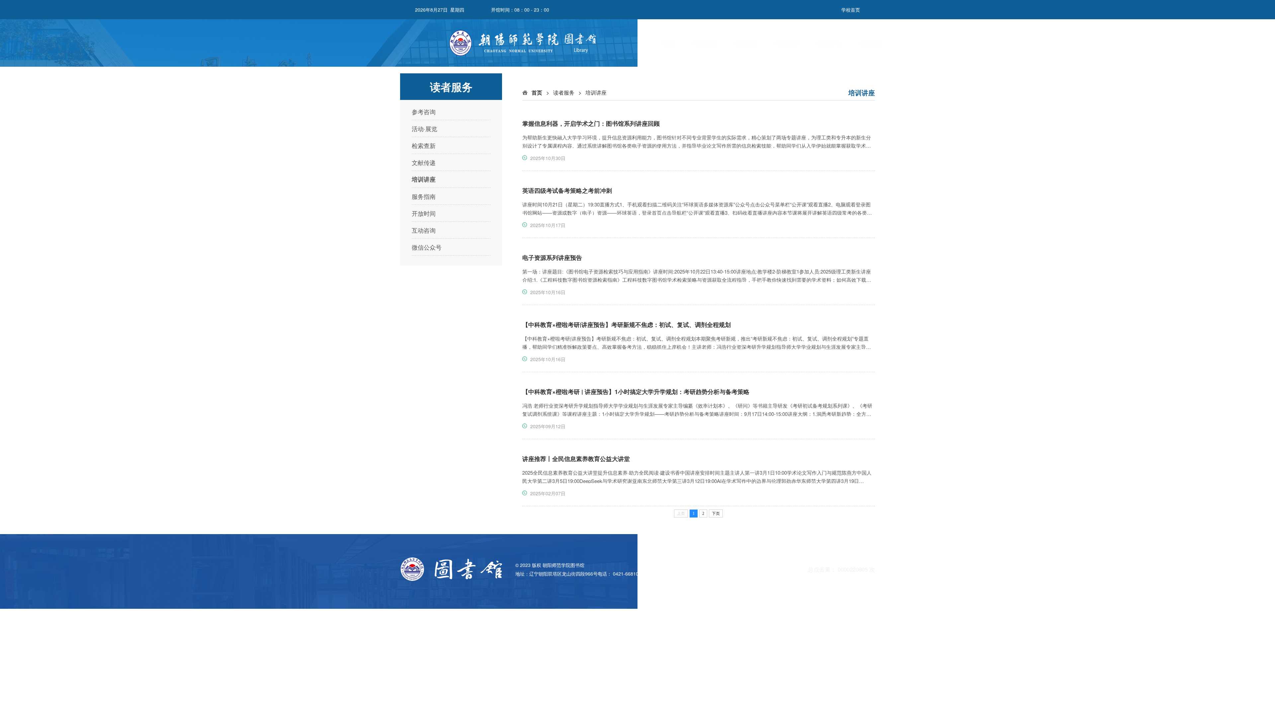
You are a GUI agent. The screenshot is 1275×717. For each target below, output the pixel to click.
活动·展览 (424, 128)
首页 (537, 92)
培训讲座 (424, 179)
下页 (716, 513)
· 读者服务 (787, 43)
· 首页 (667, 43)
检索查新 (424, 145)
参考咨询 (424, 111)
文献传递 (424, 162)
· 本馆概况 (704, 43)
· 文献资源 (745, 43)
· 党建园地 (828, 43)
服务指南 (424, 196)
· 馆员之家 (870, 43)
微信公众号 (427, 247)
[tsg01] (527, 43)
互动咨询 (424, 230)
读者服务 (563, 92)
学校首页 (850, 9)
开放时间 (424, 213)
